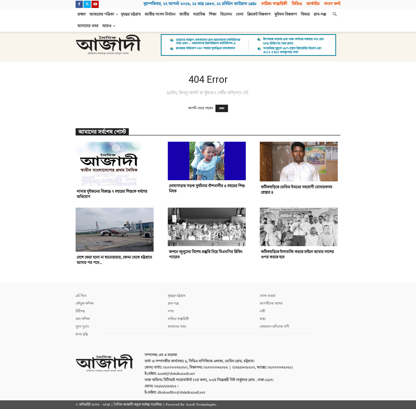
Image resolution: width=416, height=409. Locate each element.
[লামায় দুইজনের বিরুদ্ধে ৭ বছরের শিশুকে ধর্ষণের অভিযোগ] (116, 164)
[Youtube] (95, 4)
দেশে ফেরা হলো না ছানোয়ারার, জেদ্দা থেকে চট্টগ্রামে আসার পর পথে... (114, 260)
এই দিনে (81, 295)
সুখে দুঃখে (82, 326)
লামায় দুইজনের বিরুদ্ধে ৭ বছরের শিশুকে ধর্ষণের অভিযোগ (112, 194)
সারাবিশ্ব (199, 14)
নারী (262, 311)
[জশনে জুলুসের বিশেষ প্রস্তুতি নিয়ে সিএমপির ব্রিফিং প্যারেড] (208, 227)
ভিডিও (297, 4)
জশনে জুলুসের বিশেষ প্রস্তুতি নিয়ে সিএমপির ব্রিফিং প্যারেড (206, 254)
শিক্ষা (212, 14)
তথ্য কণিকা (83, 318)
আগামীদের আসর (271, 303)
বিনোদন (226, 14)
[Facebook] (79, 4)
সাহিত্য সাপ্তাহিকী (274, 4)
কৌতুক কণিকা (85, 303)
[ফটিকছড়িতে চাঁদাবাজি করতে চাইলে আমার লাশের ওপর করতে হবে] (300, 227)
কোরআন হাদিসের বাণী (274, 326)
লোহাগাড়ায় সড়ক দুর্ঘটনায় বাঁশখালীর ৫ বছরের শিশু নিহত (207, 188)
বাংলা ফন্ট (332, 4)
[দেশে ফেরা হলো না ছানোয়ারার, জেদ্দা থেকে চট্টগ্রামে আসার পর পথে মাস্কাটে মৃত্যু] (116, 230)
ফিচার (305, 14)
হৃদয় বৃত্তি (82, 334)
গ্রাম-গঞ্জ (320, 14)
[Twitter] (87, 4)
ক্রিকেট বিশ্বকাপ (259, 14)
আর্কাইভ (312, 4)
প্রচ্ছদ (82, 14)
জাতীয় (184, 14)
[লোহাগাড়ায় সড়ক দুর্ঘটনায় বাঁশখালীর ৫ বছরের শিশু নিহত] (208, 161)
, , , (200, 4)
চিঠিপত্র (80, 311)
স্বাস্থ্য (263, 318)
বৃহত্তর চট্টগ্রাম (131, 14)
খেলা (239, 14)
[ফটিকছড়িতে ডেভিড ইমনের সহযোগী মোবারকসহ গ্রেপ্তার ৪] (300, 161)
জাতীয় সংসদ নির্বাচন (160, 14)
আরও (106, 26)
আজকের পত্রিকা (102, 14)
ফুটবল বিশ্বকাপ (285, 14)
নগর (171, 311)
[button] (334, 14)
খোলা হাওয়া (267, 295)
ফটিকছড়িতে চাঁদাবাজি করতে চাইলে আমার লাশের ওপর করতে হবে (297, 254)
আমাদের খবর (88, 26)
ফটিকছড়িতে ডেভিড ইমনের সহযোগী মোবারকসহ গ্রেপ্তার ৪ (296, 189)
